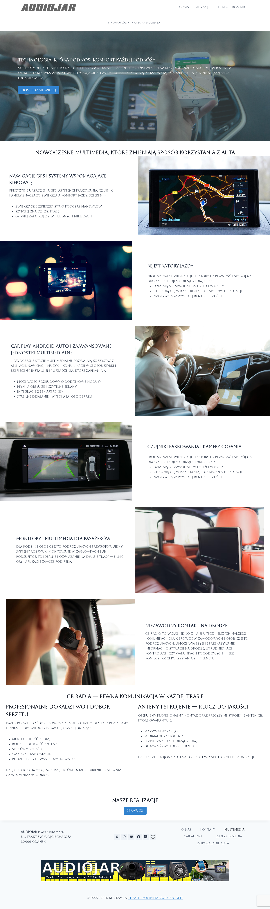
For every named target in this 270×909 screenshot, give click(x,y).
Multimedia (234, 829)
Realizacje (201, 7)
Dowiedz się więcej (38, 90)
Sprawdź (135, 810)
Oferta (138, 22)
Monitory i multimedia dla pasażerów (63, 538)
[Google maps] (153, 837)
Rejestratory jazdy (170, 265)
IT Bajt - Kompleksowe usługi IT (155, 898)
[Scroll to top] (263, 895)
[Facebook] (139, 837)
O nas (184, 7)
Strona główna (119, 22)
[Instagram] (146, 837)
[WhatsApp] (124, 837)
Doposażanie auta (213, 843)
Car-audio (193, 836)
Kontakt (239, 7)
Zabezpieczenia (229, 836)
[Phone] (117, 837)
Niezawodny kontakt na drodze (186, 625)
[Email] (131, 837)
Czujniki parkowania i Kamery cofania (194, 446)
